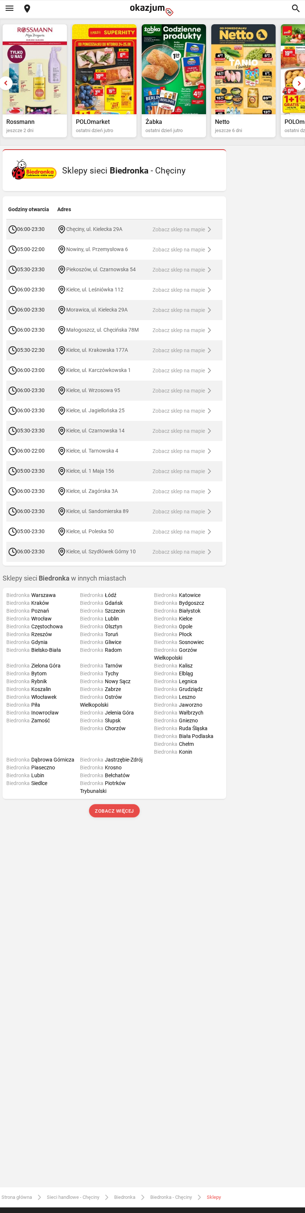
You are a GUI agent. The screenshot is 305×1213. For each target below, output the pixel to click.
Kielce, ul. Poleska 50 (90, 531)
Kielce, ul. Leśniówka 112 (94, 290)
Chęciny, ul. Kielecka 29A (94, 229)
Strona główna (16, 1197)
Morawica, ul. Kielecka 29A (97, 310)
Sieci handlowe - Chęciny (73, 1197)
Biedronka (124, 1197)
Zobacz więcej (114, 811)
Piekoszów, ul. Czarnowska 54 (101, 269)
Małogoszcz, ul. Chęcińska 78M (102, 330)
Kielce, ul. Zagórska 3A (92, 491)
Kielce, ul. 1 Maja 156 (90, 471)
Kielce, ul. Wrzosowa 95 (93, 390)
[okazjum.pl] (152, 10)
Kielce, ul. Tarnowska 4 (92, 451)
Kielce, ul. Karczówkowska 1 (98, 370)
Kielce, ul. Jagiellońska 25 (95, 410)
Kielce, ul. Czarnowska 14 (95, 431)
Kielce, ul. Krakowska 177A (97, 350)
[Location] (27, 9)
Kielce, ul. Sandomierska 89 (97, 511)
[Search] (296, 9)
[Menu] (9, 9)
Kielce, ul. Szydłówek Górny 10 (101, 551)
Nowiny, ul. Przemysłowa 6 (97, 249)
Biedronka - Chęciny (171, 1197)
